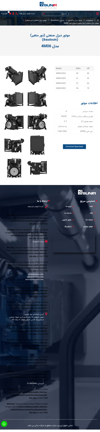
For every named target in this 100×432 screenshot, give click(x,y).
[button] (85, 14)
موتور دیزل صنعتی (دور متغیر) (36, 20)
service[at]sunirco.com (34, 279)
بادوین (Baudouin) (57, 20)
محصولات (89, 20)
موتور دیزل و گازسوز (75, 20)
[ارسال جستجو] (43, 14)
